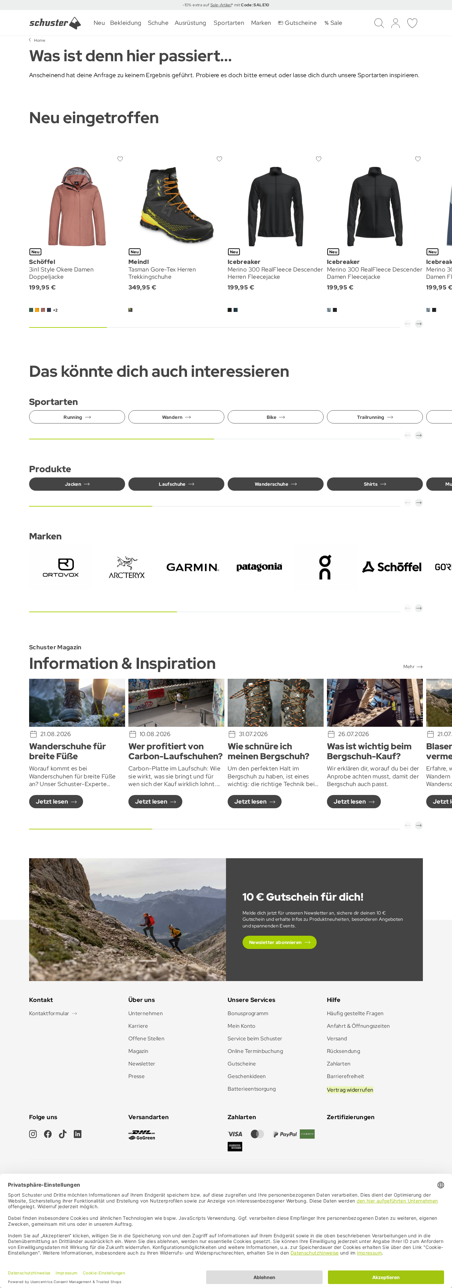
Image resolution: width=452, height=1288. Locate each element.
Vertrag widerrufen (350, 1089)
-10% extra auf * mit (226, 5)
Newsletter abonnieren (275, 942)
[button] (407, 324)
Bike (271, 417)
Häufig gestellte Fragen (355, 1013)
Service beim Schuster (255, 1038)
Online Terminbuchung (255, 1051)
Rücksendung (343, 1051)
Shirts (371, 484)
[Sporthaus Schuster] (55, 23)
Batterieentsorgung (252, 1088)
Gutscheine (242, 1063)
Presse (136, 1076)
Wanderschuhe (271, 484)
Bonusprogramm (248, 1013)
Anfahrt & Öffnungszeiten (358, 1025)
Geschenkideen (247, 1076)
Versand (337, 1038)
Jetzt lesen (52, 801)
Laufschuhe (172, 484)
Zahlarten (338, 1063)
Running (73, 417)
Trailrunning (370, 417)
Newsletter (142, 1063)
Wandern (172, 417)
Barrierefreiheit (345, 1076)
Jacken (73, 484)
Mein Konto (241, 1025)
